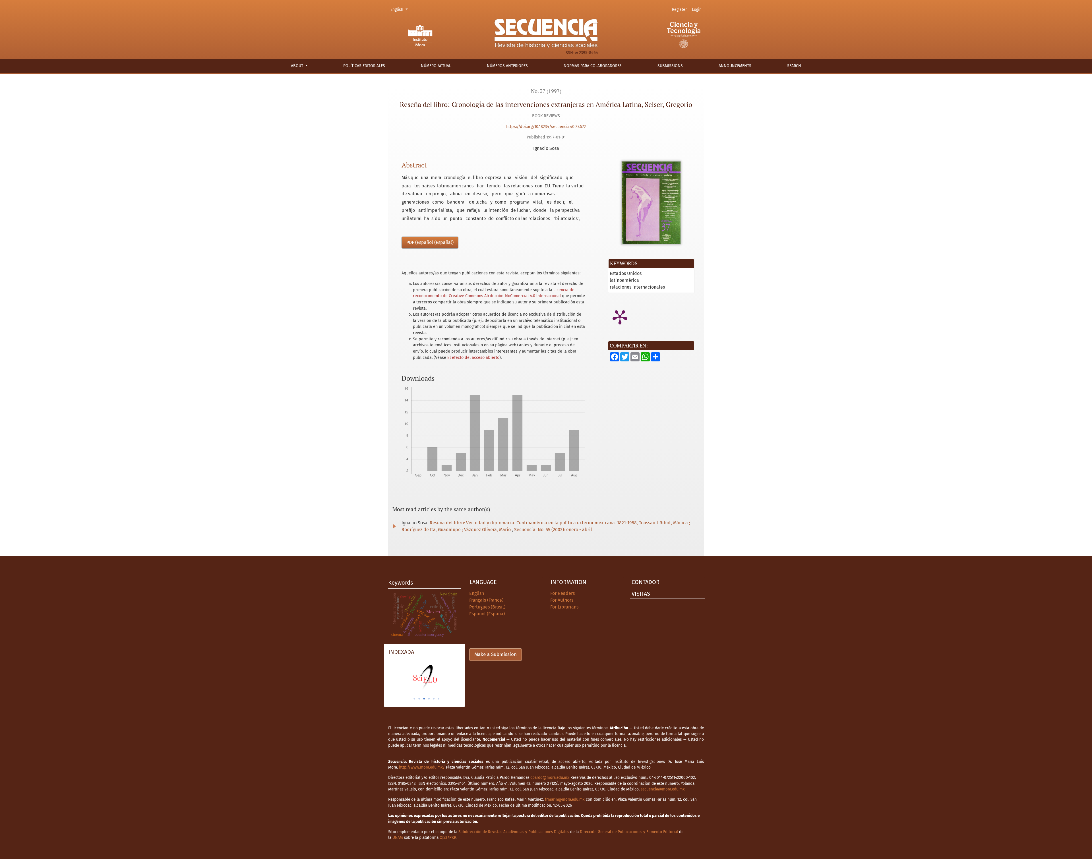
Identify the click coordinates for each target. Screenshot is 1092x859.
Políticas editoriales (364, 65)
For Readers (562, 593)
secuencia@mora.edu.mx (663, 789)
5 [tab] (434, 698)
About (297, 65)
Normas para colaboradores (593, 65)
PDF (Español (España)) (430, 242)
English (400, 9)
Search (794, 65)
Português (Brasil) (487, 607)
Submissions (670, 65)
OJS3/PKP (448, 837)
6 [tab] (438, 698)
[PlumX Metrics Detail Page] (620, 317)
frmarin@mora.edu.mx (565, 799)
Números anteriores (507, 65)
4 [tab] (429, 698)
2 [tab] (419, 698)
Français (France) (486, 600)
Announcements (735, 65)
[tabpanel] (424, 677)
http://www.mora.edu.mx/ (422, 767)
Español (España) (487, 613)
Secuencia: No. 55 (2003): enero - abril (553, 529)
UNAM (397, 837)
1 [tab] (414, 698)
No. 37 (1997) (546, 91)
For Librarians (564, 607)
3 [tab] (424, 698)
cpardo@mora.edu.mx (549, 777)
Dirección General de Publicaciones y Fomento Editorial (629, 831)
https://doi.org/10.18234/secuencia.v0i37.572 (546, 126)
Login (697, 9)
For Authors (561, 600)
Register (679, 9)
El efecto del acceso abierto (473, 357)
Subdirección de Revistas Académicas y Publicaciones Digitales (513, 831)
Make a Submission (495, 654)
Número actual (436, 65)
